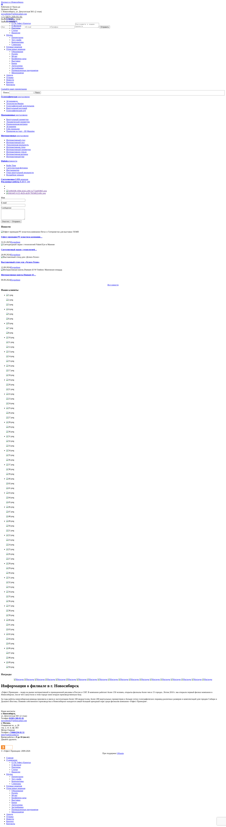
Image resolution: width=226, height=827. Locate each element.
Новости (10, 80)
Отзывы (9, 77)
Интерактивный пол (15, 142)
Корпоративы (18, 42)
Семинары (16, 44)
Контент (10, 82)
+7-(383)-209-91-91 (11, 16)
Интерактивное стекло (16, 152)
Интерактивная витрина (17, 154)
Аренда (9, 75)
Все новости (113, 285)
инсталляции (15, 97)
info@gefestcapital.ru (10, 735)
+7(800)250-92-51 (16, 732)
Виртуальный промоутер (17, 119)
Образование (17, 51)
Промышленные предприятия (25, 70)
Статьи (15, 30)
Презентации (17, 37)
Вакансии (16, 33)
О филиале (16, 26)
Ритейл (15, 54)
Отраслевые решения (15, 49)
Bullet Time (11, 165)
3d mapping (11, 126)
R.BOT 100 (15, 182)
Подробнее (15, 242)
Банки (14, 63)
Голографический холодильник (20, 106)
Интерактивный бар (15, 156)
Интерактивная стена (15, 147)
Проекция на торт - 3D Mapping (20, 131)
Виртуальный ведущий (16, 108)
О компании (11, 21)
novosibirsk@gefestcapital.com (14, 14)
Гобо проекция (12, 129)
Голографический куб (16, 110)
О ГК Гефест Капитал (21, 23)
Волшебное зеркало (15, 175)
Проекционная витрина (16, 124)
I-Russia (120, 753)
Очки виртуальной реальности (20, 172)
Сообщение (6, 208)
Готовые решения (14, 47)
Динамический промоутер (18, 122)
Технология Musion (15, 103)
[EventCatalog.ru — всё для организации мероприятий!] (7, 748)
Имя (3, 198)
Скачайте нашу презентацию (14, 89)
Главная (9, 19)
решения (14, 179)
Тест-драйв (16, 40)
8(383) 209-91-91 (16, 718)
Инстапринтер (12, 170)
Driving (9, 35)
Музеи (14, 56)
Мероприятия (18, 73)
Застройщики (18, 68)
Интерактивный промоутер (18, 149)
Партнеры (16, 28)
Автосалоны (17, 66)
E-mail (4, 203)
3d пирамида (12, 101)
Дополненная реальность (17, 145)
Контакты (10, 84)
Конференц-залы (19, 59)
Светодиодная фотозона (17, 168)
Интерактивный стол (15, 140)
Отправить (105, 27)
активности (9, 161)
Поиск (6, 92)
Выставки (16, 61)
